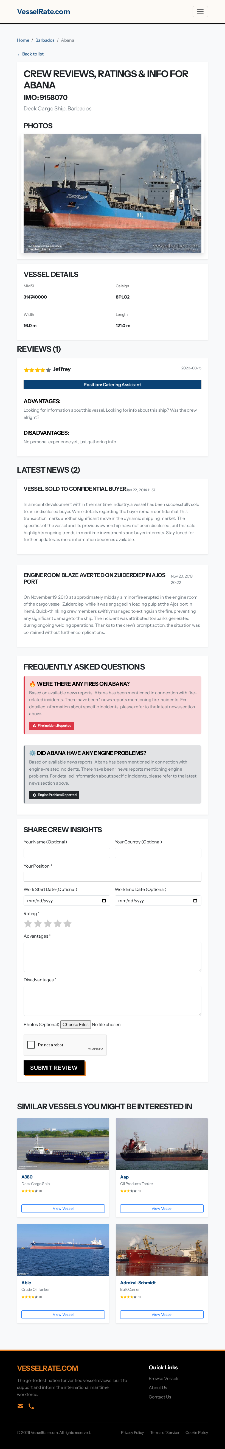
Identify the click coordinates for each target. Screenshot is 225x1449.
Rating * (32, 913)
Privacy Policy (132, 1432)
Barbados (45, 40)
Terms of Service (164, 1432)
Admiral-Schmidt (138, 1282)
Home (23, 40)
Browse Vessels (164, 1378)
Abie (26, 1282)
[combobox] (113, 876)
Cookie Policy (196, 1432)
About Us (158, 1387)
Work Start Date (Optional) (50, 889)
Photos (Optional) (42, 1024)
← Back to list (30, 54)
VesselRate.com (43, 11)
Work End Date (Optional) (141, 889)
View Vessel (63, 1208)
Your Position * (38, 866)
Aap (124, 1177)
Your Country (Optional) (138, 842)
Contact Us (160, 1397)
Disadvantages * (40, 979)
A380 (26, 1177)
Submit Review (54, 1068)
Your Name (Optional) (45, 842)
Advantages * (37, 936)
